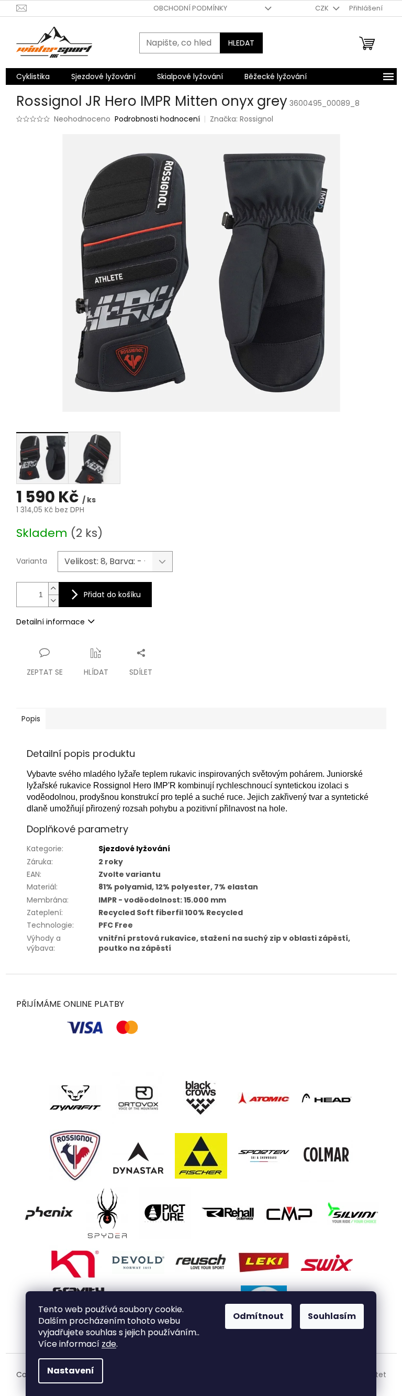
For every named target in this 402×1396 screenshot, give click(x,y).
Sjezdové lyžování (134, 848)
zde (109, 1344)
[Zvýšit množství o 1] (53, 588)
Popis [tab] (30, 718)
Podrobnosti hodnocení (157, 119)
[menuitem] (33, 76)
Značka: (241, 119)
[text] (201, 791)
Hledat (241, 43)
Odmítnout (258, 1316)
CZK (322, 8)
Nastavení (70, 1371)
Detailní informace (50, 622)
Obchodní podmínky (190, 8)
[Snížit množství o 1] (53, 601)
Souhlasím (332, 1316)
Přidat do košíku (112, 594)
